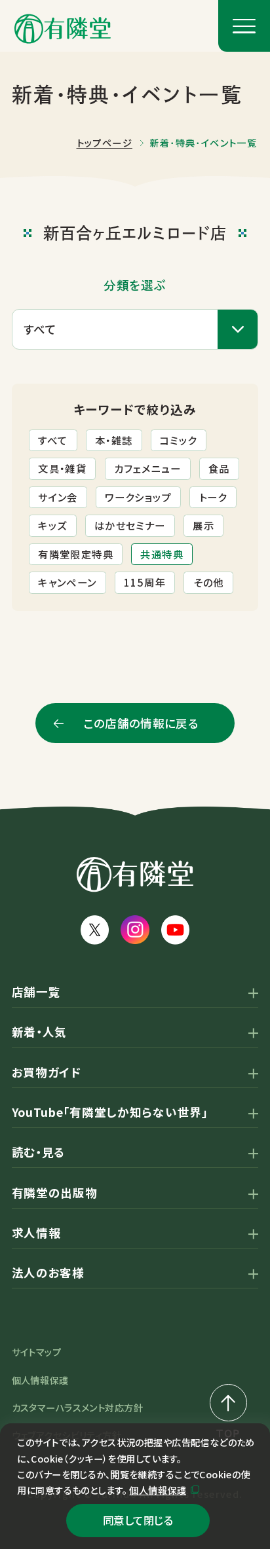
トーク (213, 497)
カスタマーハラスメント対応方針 (77, 1407)
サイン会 (58, 497)
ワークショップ (138, 497)
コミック (178, 440)
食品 (219, 468)
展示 (203, 525)
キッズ (52, 525)
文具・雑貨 (62, 468)
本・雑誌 (114, 440)
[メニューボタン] (244, 26)
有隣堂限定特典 (75, 554)
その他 (208, 582)
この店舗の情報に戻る (141, 723)
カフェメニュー (148, 468)
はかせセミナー (130, 525)
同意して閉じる (138, 1520)
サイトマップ (37, 1351)
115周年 (145, 582)
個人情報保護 (157, 1490)
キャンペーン (67, 582)
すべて (53, 440)
